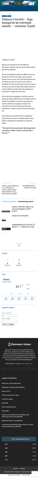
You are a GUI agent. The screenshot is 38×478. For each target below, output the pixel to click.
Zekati (9, 16)
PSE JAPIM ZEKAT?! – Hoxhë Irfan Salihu (29, 187)
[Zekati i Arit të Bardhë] (6, 218)
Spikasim (9, 13)
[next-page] (6, 234)
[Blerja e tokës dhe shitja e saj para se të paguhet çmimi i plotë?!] (6, 209)
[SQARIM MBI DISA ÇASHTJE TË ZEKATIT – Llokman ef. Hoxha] (6, 227)
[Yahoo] (34, 369)
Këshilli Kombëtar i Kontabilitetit (12, 420)
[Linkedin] (19, 369)
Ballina (3, 13)
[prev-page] (3, 234)
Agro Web (5, 403)
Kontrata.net (6, 391)
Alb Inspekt (5, 411)
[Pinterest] (12, 174)
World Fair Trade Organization (11, 383)
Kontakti (22, 468)
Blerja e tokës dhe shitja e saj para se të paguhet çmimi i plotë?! (22, 209)
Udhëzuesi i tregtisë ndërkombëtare (13, 387)
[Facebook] (4, 174)
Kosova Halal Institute (9, 407)
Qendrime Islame (4, 229)
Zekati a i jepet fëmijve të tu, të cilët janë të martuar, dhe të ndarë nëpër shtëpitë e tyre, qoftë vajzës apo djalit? (10, 190)
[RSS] (24, 369)
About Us (15, 468)
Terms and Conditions (14, 475)
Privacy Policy (26, 475)
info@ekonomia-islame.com (23, 363)
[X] (8, 174)
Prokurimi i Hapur (7, 399)
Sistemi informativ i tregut (10, 395)
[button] (3, 8)
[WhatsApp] (16, 174)
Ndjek (7, 259)
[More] (21, 174)
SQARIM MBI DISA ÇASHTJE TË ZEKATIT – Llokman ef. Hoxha (23, 226)
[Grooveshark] (9, 369)
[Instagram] (14, 369)
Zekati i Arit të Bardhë (20, 216)
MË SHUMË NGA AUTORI (25, 201)
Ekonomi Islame (5, 211)
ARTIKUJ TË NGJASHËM (9, 201)
